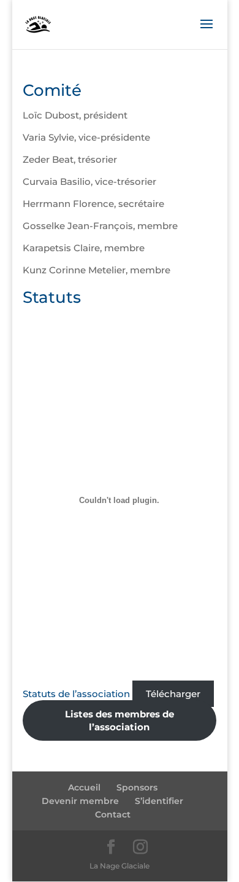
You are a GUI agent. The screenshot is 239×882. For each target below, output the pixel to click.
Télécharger (173, 694)
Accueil (84, 787)
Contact (113, 814)
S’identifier (159, 800)
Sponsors (136, 787)
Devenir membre (80, 800)
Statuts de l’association (77, 694)
